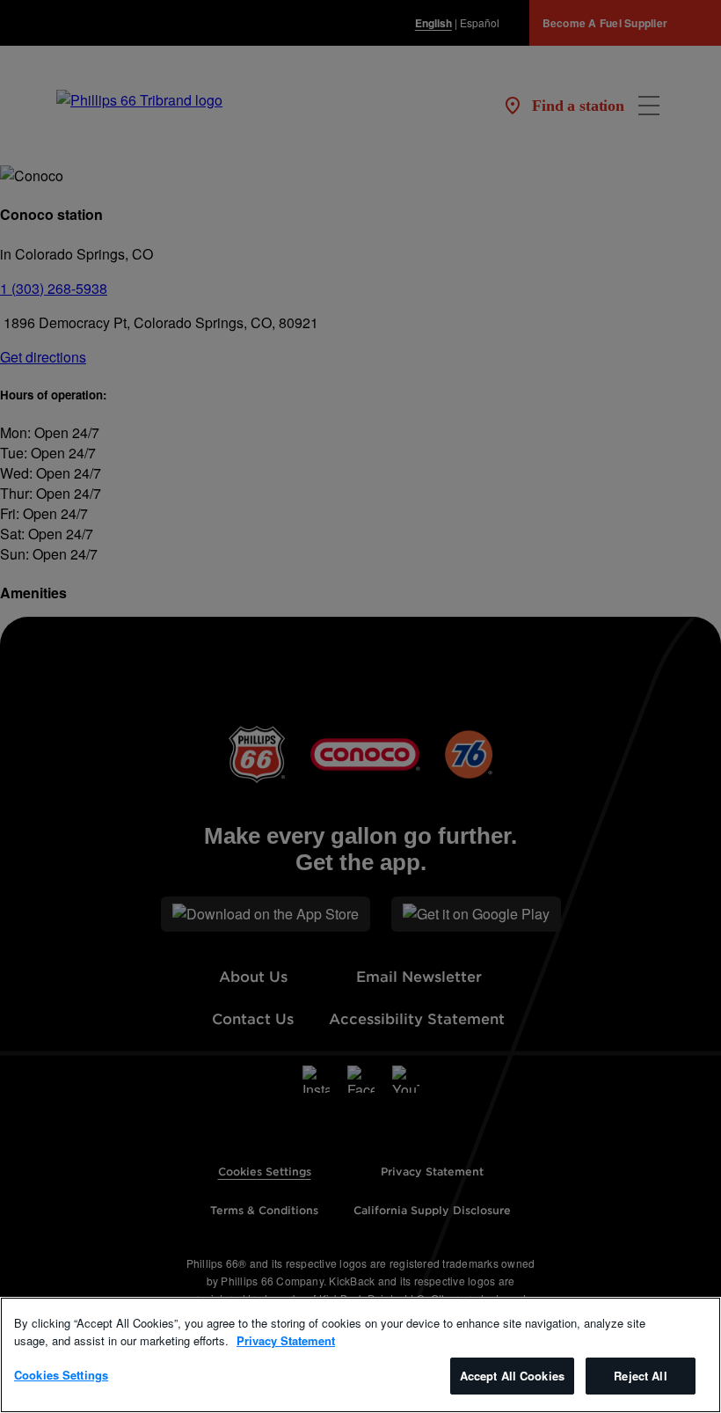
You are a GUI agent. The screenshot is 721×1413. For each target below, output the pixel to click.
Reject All (640, 1375)
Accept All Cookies (512, 1375)
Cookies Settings (61, 1374)
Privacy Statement (286, 1340)
